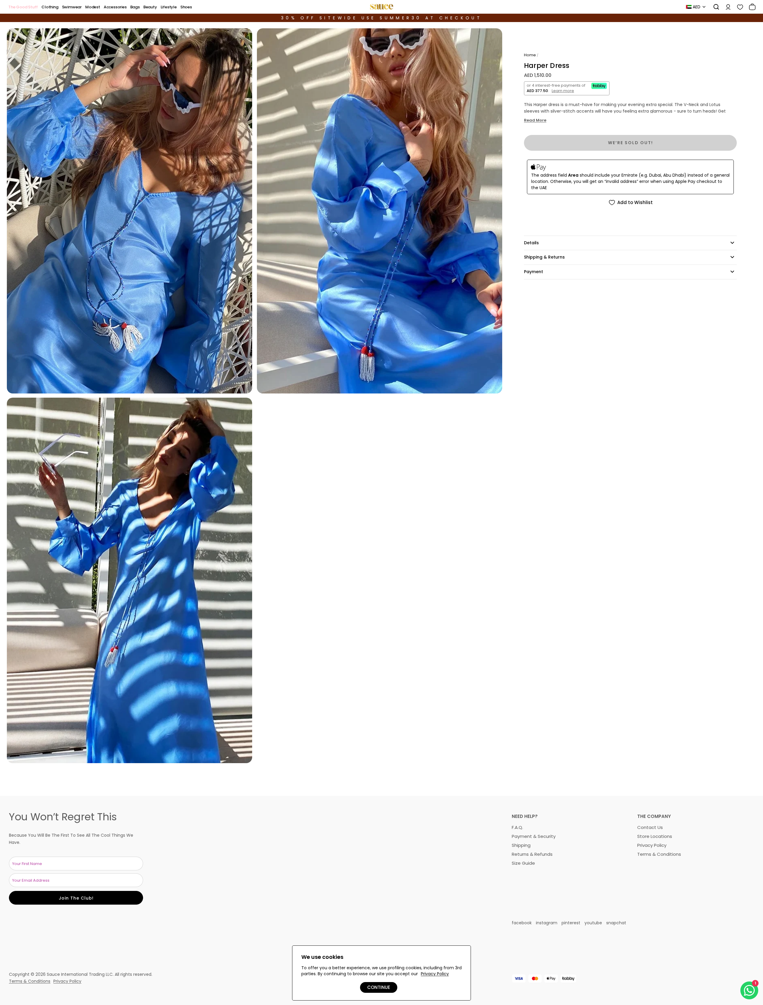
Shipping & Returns (544, 257)
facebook (522, 923)
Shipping (521, 845)
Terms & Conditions (659, 854)
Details (531, 243)
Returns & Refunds (532, 854)
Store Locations (654, 836)
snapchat (616, 923)
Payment (533, 272)
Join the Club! (76, 898)
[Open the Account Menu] (726, 7)
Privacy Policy (651, 845)
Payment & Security (534, 836)
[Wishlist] (738, 7)
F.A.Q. (517, 827)
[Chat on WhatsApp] (749, 990)
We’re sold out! (630, 143)
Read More (535, 120)
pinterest (571, 923)
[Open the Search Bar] (714, 7)
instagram (546, 923)
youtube (593, 923)
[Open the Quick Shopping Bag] (750, 7)
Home (530, 55)
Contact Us (650, 827)
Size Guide (523, 863)
